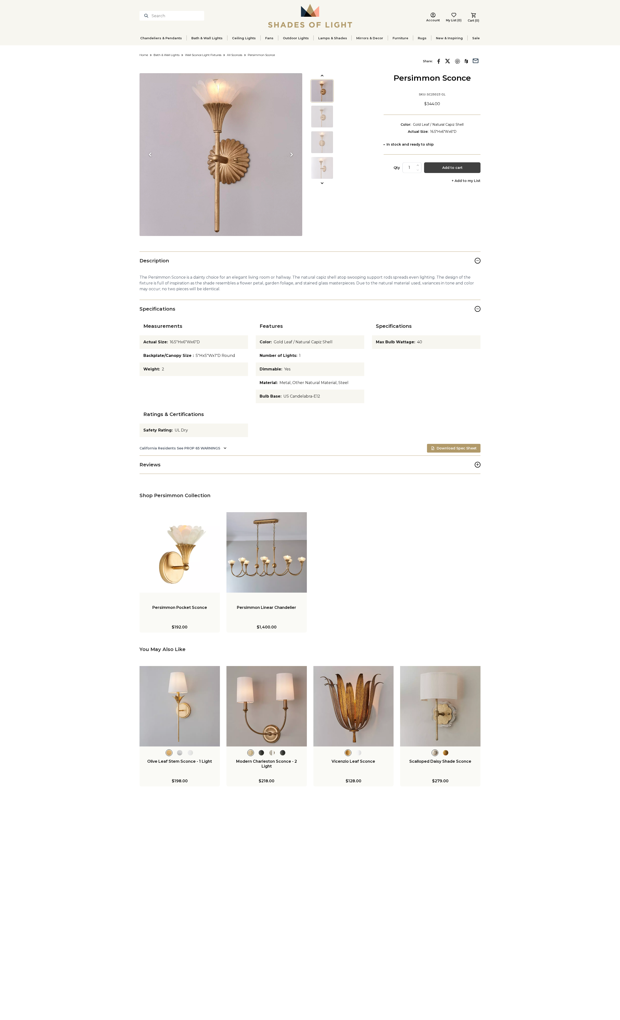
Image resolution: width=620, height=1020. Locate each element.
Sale (476, 38)
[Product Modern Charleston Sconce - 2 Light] (266, 706)
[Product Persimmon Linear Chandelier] (266, 552)
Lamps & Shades (332, 38)
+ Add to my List (466, 181)
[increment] (417, 165)
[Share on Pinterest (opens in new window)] (457, 61)
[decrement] (417, 170)
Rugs (422, 38)
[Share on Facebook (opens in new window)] (438, 61)
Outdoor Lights (296, 38)
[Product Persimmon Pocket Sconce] (180, 552)
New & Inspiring (449, 38)
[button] (221, 154)
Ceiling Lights (244, 38)
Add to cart (452, 167)
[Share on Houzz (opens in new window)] (466, 61)
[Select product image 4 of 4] (322, 168)
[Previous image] (150, 154)
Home (144, 55)
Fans (269, 38)
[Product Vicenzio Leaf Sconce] (353, 706)
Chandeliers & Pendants (161, 38)
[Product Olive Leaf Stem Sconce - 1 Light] (180, 706)
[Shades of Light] (310, 16)
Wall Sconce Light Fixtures (203, 55)
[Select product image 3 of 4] (322, 142)
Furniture (400, 38)
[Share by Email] (476, 60)
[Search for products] (147, 16)
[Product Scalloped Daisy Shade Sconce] (440, 706)
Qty (397, 167)
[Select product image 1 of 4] (322, 91)
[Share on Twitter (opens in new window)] (447, 61)
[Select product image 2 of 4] (322, 116)
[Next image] (291, 154)
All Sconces (234, 55)
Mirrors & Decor (369, 38)
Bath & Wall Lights (207, 38)
